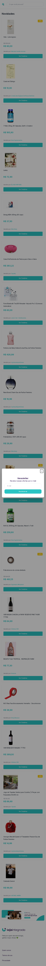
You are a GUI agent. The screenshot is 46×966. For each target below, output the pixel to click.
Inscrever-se (23, 491)
